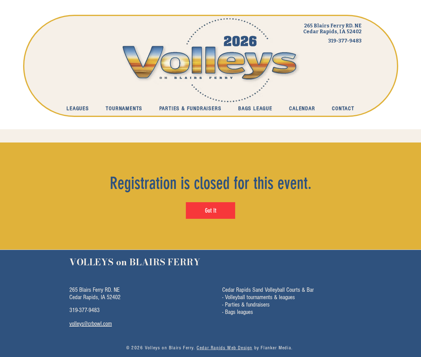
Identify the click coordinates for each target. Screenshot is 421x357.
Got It (210, 210)
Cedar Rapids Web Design (224, 348)
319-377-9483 (345, 41)
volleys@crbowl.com (90, 323)
